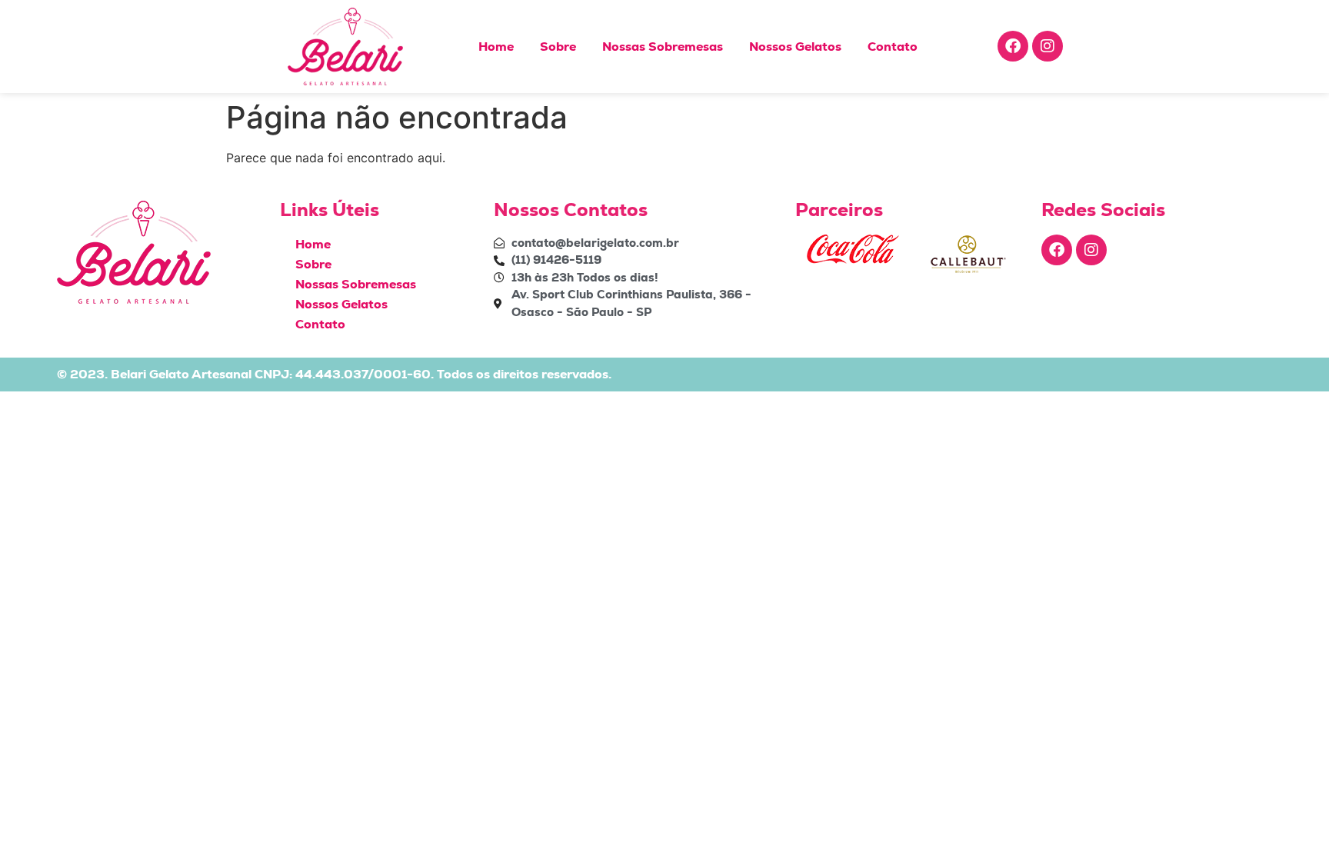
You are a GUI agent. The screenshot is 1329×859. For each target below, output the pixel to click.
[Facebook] (1013, 46)
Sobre (558, 46)
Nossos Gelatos (795, 46)
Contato (893, 46)
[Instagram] (1047, 46)
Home (496, 46)
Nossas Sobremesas (662, 46)
